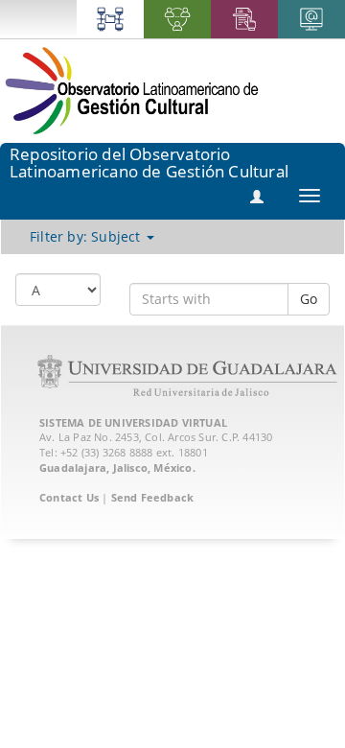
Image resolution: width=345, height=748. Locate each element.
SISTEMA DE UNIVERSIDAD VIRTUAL (133, 422)
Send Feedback (153, 497)
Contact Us (69, 497)
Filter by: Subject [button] (87, 236)
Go (308, 299)
